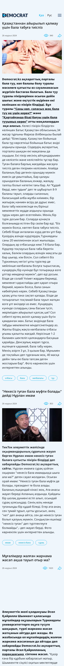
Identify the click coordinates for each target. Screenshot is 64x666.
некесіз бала (24, 542)
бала (22, 378)
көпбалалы (38, 378)
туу (52, 378)
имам (8, 542)
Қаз (41, 15)
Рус (49, 15)
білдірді (43, 460)
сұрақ (41, 542)
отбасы (8, 378)
